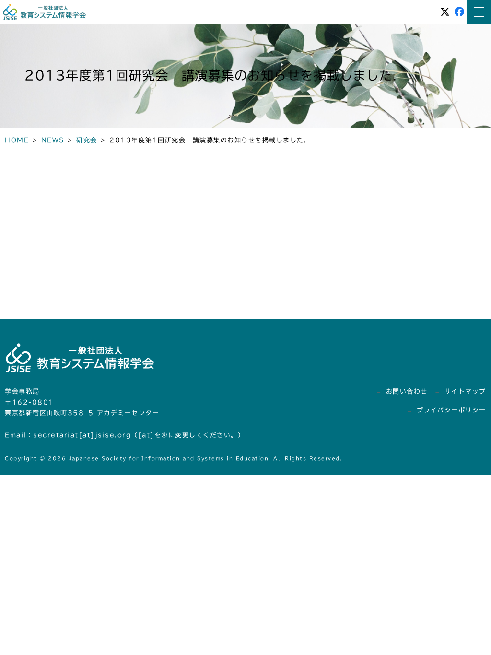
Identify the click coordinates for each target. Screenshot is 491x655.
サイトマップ (465, 391)
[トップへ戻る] (457, 623)
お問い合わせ (407, 391)
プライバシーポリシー (451, 410)
